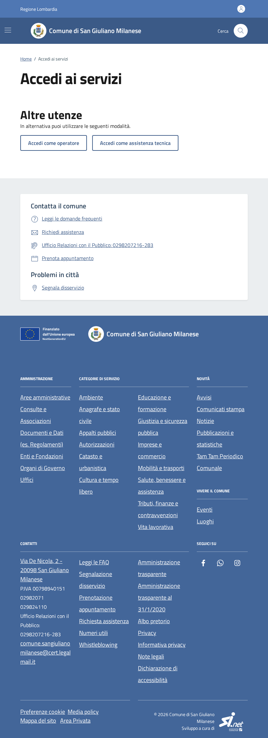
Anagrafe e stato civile (99, 415)
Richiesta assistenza (104, 621)
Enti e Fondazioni (41, 456)
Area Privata (75, 720)
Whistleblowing (98, 644)
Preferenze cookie (42, 711)
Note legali (151, 656)
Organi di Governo (42, 468)
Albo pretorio (154, 621)
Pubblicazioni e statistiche (215, 438)
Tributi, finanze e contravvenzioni (158, 509)
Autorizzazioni (96, 444)
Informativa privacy (162, 644)
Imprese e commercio (152, 450)
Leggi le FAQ (94, 562)
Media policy (83, 711)
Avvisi (204, 397)
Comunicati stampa (220, 409)
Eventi (204, 509)
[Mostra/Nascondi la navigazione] (8, 30)
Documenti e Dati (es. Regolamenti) (41, 438)
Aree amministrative (45, 397)
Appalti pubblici (97, 432)
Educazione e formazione (154, 403)
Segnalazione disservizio (95, 580)
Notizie (205, 420)
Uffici (26, 479)
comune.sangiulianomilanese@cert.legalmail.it (45, 652)
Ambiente (91, 397)
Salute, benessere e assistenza (162, 485)
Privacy (147, 632)
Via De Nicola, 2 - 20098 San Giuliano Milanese (44, 570)
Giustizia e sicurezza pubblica (162, 426)
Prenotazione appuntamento (97, 603)
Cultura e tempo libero (99, 485)
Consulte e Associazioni (35, 415)
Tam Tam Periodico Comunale (220, 462)
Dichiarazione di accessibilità (157, 674)
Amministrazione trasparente (159, 568)
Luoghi (205, 521)
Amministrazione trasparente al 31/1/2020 (159, 597)
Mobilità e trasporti (161, 468)
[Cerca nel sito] (241, 31)
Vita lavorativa (155, 526)
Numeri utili (93, 632)
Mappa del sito (38, 720)
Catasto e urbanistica (92, 462)
